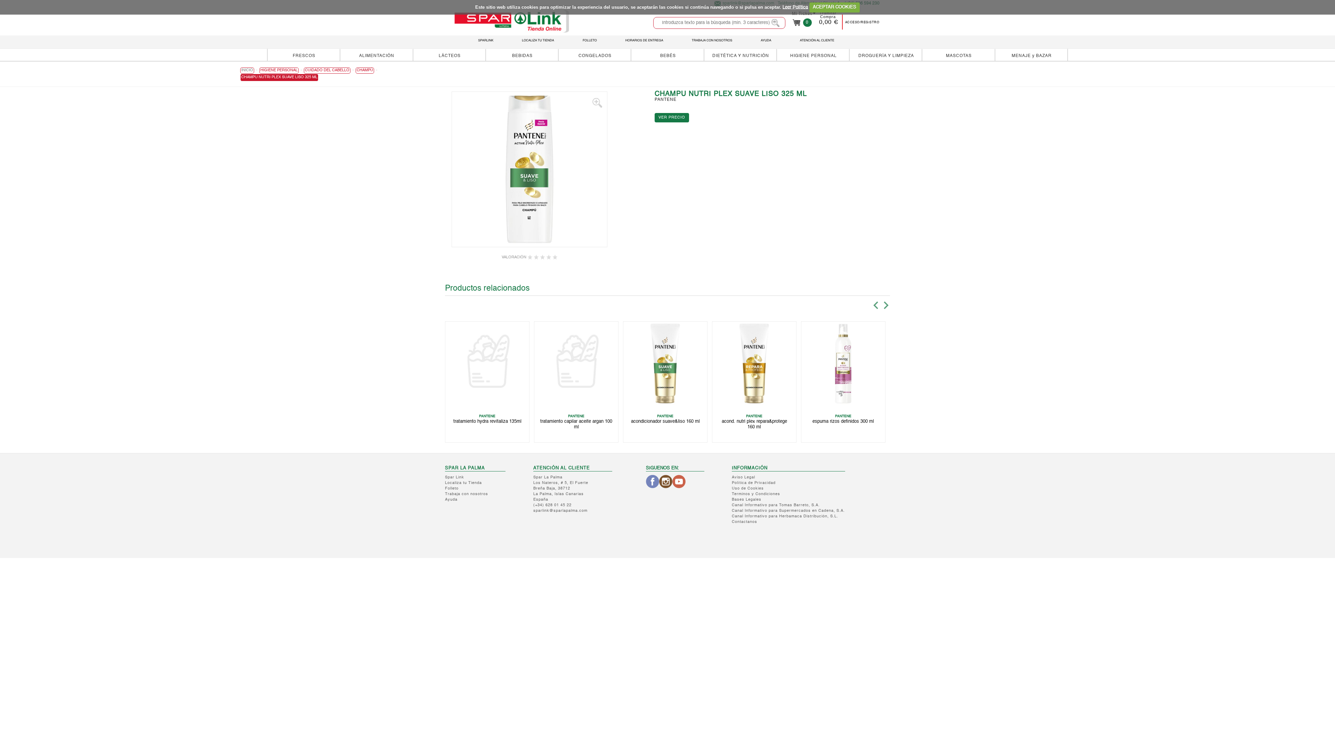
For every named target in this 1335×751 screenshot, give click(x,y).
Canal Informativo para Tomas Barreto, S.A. (776, 505)
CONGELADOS (595, 56)
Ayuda (451, 500)
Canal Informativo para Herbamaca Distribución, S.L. (785, 516)
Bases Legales (746, 500)
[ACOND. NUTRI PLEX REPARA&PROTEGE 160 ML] (754, 363)
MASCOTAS (959, 56)
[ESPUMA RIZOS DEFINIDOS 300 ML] (843, 363)
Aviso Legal (743, 477)
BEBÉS (668, 56)
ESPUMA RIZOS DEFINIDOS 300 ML (843, 421)
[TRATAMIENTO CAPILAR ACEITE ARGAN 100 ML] (576, 363)
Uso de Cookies (748, 489)
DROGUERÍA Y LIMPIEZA (886, 56)
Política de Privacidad (754, 483)
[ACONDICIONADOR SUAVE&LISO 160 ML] (665, 363)
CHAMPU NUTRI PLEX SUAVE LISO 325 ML (279, 77)
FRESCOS (304, 56)
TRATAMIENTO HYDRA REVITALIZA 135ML (487, 421)
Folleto (452, 489)
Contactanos (744, 522)
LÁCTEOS (450, 56)
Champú (365, 70)
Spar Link (454, 477)
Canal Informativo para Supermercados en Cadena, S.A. (788, 511)
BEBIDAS (522, 56)
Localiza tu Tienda (463, 483)
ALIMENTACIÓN (376, 56)
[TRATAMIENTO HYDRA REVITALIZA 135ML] (487, 363)
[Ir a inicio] (511, 21)
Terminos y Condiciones (756, 494)
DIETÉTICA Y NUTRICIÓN (740, 56)
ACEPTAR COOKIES (834, 7)
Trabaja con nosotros (466, 494)
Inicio (247, 70)
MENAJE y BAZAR (1032, 56)
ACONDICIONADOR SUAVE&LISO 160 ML (665, 421)
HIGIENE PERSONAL (813, 56)
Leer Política (795, 7)
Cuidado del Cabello (327, 70)
